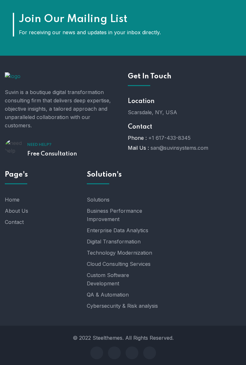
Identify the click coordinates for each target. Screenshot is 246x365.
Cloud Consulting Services (119, 264)
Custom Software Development (108, 279)
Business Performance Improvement (114, 215)
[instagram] (149, 352)
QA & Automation (108, 294)
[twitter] (114, 352)
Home (12, 199)
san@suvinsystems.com (179, 148)
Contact (14, 222)
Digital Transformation (114, 241)
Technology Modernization (119, 253)
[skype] (132, 352)
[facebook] (96, 352)
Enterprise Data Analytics (117, 230)
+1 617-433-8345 (169, 138)
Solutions (98, 199)
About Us (16, 211)
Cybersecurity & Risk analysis (122, 306)
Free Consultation (52, 154)
